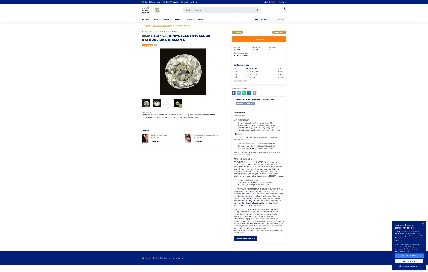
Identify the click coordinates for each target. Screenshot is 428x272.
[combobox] (423, 224)
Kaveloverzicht (262, 19)
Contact (265, 2)
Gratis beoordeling (190, 2)
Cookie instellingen (160, 258)
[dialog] (409, 245)
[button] (409, 266)
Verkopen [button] (178, 19)
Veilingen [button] (145, 19)
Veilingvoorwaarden (176, 258)
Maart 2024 (154, 31)
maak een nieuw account (161, 26)
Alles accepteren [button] (409, 256)
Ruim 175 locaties (172, 2)
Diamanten (163, 31)
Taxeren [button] (166, 19)
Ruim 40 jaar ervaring (152, 2)
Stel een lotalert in (245, 103)
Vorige (238, 32)
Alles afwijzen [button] (409, 261)
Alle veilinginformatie (245, 238)
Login (148, 26)
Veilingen (145, 31)
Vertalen (282, 2)
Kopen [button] (156, 19)
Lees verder (407, 251)
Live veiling (279, 19)
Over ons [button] (190, 19)
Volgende (278, 32)
